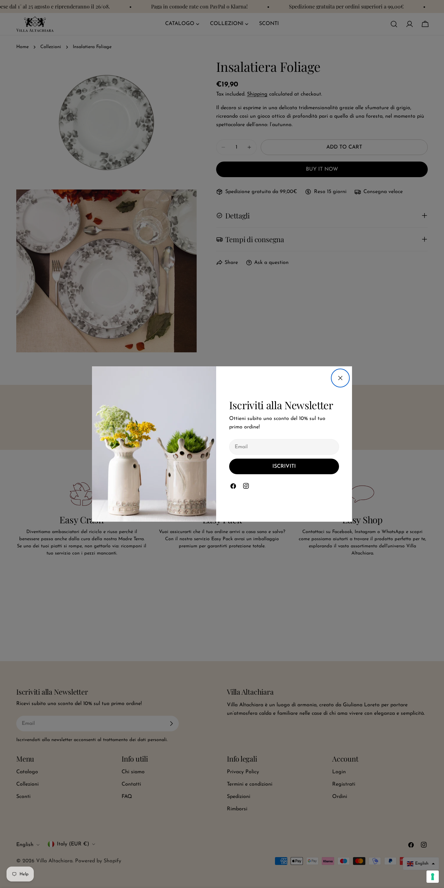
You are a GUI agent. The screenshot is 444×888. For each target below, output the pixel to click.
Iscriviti (284, 466)
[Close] (340, 378)
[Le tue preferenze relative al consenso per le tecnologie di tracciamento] (432, 876)
